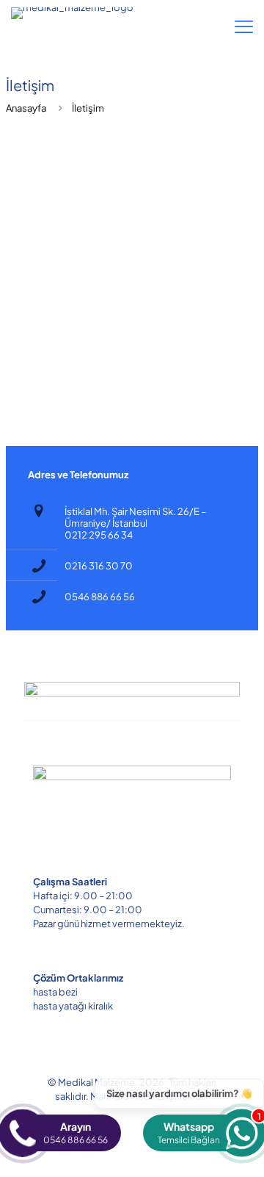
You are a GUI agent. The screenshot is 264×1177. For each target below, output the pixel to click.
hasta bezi (55, 992)
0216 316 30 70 (99, 566)
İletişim (88, 108)
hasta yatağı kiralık (73, 1006)
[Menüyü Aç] (244, 26)
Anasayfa (26, 108)
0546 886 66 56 (100, 596)
